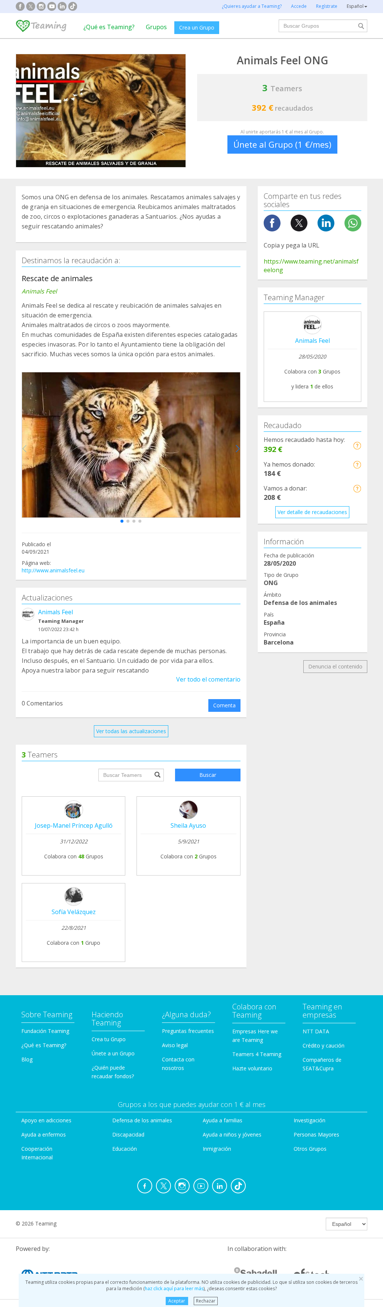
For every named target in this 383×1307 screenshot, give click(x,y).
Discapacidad (128, 1134)
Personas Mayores (316, 1134)
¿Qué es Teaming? (109, 27)
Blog (27, 1059)
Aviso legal (175, 1045)
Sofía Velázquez (74, 912)
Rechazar (205, 1301)
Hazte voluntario (252, 1068)
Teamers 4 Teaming (256, 1054)
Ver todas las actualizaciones (131, 731)
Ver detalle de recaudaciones (312, 512)
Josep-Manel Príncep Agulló (74, 825)
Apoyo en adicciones (46, 1120)
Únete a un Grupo (113, 1053)
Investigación (309, 1120)
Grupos (156, 27)
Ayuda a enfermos (43, 1134)
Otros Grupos (310, 1148)
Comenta (224, 705)
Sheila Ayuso (188, 825)
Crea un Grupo (196, 27)
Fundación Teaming (45, 1030)
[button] (121, 521)
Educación (124, 1148)
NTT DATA (316, 1031)
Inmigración (217, 1148)
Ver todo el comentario (208, 679)
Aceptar (176, 1301)
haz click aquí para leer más (174, 1288)
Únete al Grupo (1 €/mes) (282, 144)
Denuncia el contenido (335, 666)
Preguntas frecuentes (188, 1030)
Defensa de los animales (142, 1120)
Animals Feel (55, 612)
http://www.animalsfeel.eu (53, 570)
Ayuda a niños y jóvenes (232, 1134)
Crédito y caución (323, 1045)
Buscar (207, 774)
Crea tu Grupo (109, 1039)
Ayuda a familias (222, 1120)
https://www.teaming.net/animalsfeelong (311, 265)
